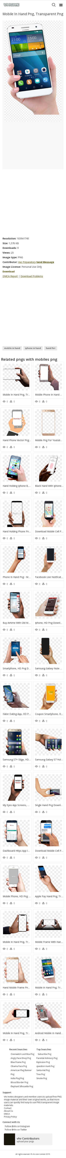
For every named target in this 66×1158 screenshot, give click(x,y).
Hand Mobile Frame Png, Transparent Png (26, 987)
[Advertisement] (33, 202)
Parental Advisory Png (46, 1058)
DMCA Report (10, 276)
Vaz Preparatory (27, 262)
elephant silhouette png (22, 1086)
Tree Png (40, 1074)
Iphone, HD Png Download (49, 622)
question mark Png (45, 1066)
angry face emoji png (21, 1058)
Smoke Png (41, 1078)
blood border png (19, 1082)
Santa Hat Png (43, 1070)
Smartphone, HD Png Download (20, 668)
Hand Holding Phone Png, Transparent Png (26, 531)
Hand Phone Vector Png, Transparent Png (26, 440)
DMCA (7, 1113)
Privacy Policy (10, 1116)
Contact (7, 1108)
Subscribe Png (44, 1054)
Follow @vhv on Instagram (17, 1126)
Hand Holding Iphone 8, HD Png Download (26, 485)
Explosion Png (43, 1062)
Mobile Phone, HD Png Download (21, 896)
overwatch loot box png (22, 1054)
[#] (33, 70)
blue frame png (18, 1062)
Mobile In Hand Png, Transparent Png (23, 394)
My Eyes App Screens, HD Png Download (25, 805)
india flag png (17, 1078)
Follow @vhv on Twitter (15, 1129)
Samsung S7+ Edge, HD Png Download (24, 759)
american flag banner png (21, 1072)
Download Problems (31, 276)
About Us (8, 1111)
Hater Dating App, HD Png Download (23, 714)
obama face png (19, 1066)
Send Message (45, 262)
